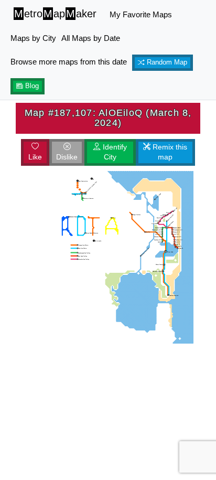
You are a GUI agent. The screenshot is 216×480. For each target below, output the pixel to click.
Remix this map (168, 152)
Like (35, 157)
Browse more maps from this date (68, 61)
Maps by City (33, 38)
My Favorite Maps (141, 14)
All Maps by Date (90, 38)
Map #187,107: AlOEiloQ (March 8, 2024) (108, 118)
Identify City (114, 152)
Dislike (67, 157)
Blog (31, 86)
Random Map (166, 62)
